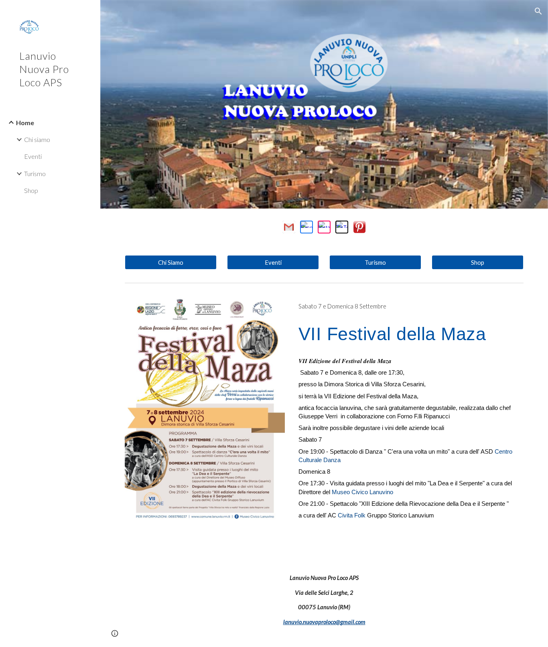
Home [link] (25, 122)
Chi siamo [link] (37, 139)
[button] (538, 11)
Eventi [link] (33, 156)
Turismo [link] (35, 173)
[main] (409, 306)
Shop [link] (31, 190)
